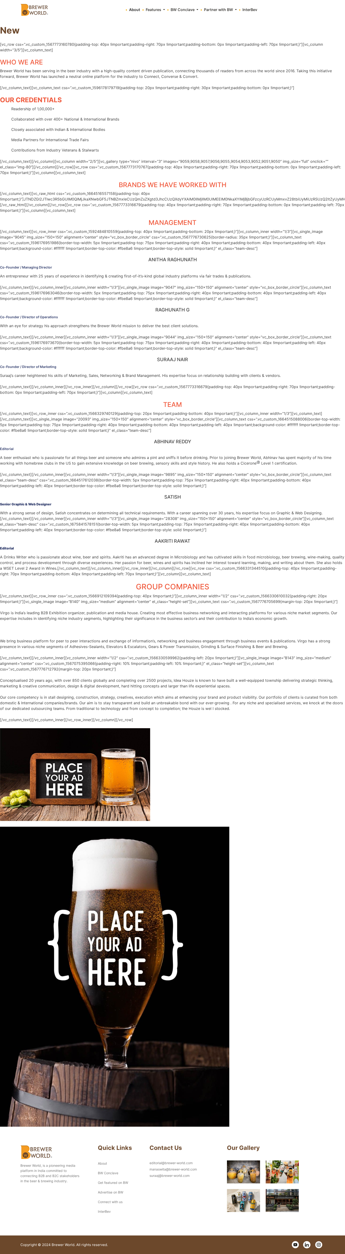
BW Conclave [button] (183, 9)
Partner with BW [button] (219, 9)
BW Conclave (108, 1173)
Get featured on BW (113, 1183)
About (134, 9)
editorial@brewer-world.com (171, 1163)
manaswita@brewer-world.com (173, 1169)
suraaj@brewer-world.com (170, 1176)
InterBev (249, 9)
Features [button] (154, 9)
